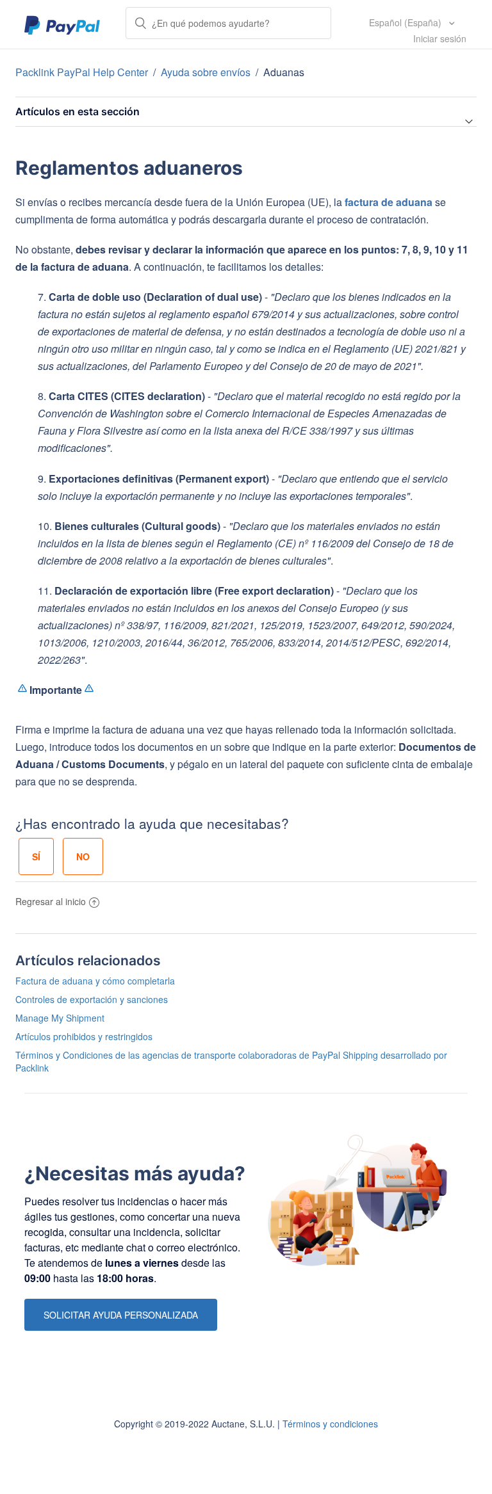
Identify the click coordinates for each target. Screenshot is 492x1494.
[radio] (36, 856)
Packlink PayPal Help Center (83, 72)
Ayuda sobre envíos (205, 72)
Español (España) (406, 22)
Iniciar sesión (439, 38)
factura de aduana (388, 202)
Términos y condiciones (330, 1423)
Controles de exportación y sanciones (91, 999)
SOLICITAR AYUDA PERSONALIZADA (121, 1314)
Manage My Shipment (59, 1017)
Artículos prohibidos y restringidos (83, 1036)
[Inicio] (62, 24)
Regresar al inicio (50, 901)
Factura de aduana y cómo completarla (95, 980)
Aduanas (283, 72)
